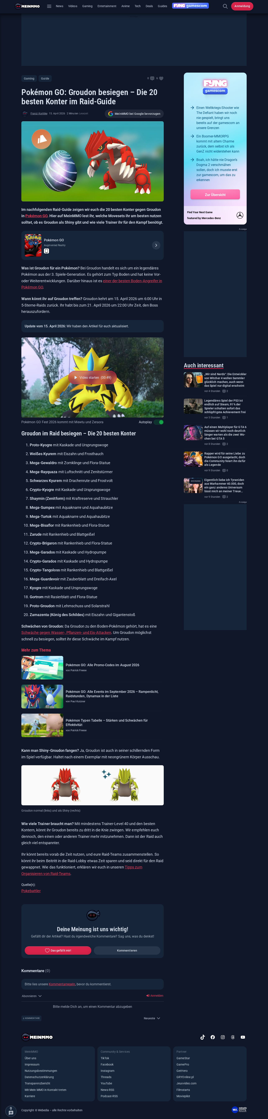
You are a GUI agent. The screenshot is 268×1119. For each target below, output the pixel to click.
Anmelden (156, 995)
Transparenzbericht (37, 1083)
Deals (149, 6)
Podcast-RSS (109, 1096)
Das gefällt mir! (61, 950)
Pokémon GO (36, 216)
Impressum (32, 1064)
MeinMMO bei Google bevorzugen (137, 113)
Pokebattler (31, 891)
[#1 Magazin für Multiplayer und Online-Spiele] (30, 6)
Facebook (107, 1064)
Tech (138, 6)
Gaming (87, 6)
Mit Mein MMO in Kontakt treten (45, 1090)
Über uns (30, 1058)
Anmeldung (242, 6)
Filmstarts (183, 1090)
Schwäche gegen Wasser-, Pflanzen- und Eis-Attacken (66, 632)
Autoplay (145, 422)
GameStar (183, 1058)
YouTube (106, 1083)
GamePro (183, 1064)
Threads (106, 1077)
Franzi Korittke (39, 113)
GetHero (182, 1070)
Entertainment (107, 6)
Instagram (108, 1070)
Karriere (30, 1096)
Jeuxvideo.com (186, 1083)
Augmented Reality (55, 245)
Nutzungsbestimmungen (41, 1070)
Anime (125, 6)
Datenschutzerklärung (39, 1077)
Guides (162, 6)
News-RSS (107, 1090)
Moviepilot (183, 1096)
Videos (72, 6)
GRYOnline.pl (185, 1077)
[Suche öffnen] (225, 6)
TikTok (105, 1058)
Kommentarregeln (62, 984)
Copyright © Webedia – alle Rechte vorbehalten (52, 1110)
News (59, 6)
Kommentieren (127, 950)
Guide (45, 78)
